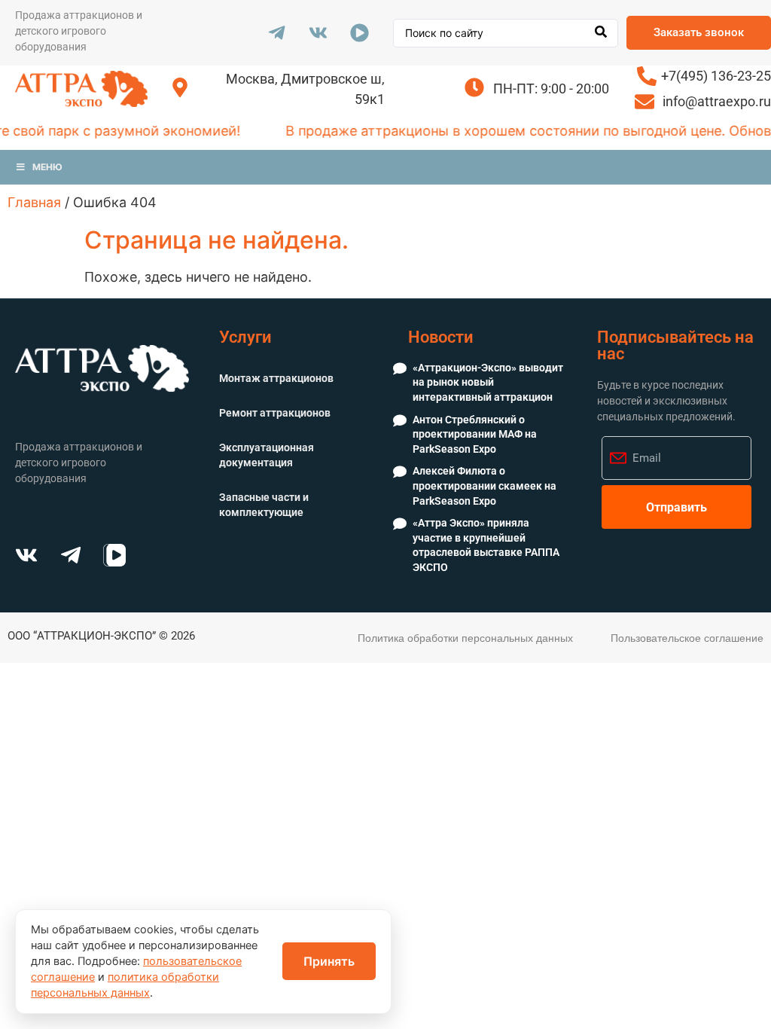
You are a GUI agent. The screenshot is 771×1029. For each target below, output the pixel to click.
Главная (34, 202)
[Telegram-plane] (276, 33)
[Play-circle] (359, 33)
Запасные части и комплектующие (264, 504)
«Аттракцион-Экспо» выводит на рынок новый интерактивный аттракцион (488, 382)
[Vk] (318, 33)
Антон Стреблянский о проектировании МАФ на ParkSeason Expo (475, 434)
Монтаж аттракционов (276, 378)
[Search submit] (601, 33)
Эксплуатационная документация (266, 455)
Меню (47, 167)
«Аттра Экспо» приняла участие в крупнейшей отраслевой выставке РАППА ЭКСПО (486, 545)
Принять (329, 961)
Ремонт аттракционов (275, 413)
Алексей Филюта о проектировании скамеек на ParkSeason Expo (484, 485)
